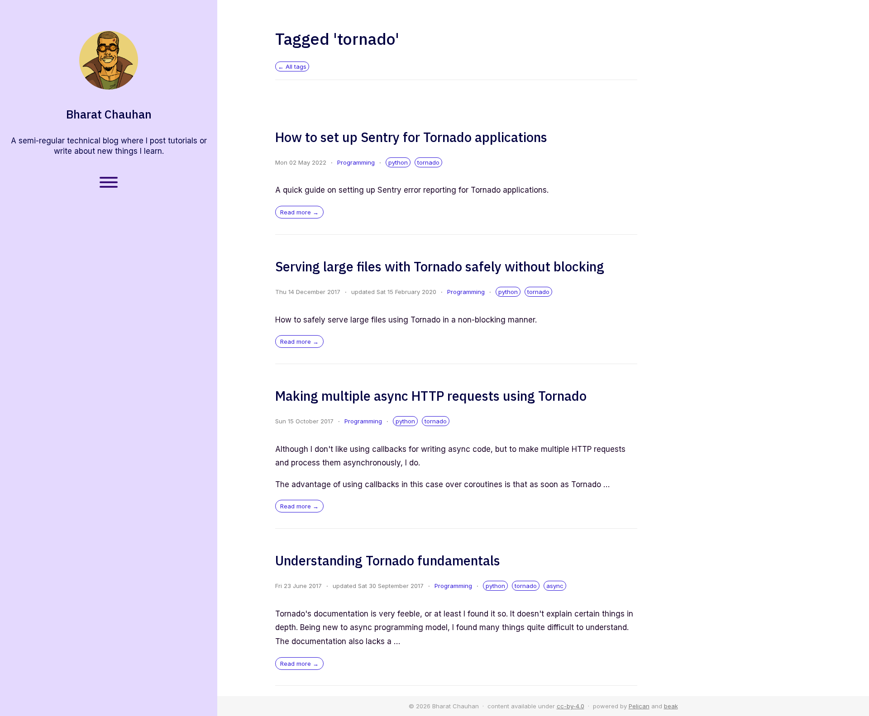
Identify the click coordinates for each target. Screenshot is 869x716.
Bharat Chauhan (109, 114)
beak (671, 706)
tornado (428, 162)
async (554, 585)
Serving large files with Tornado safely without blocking (439, 266)
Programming (356, 162)
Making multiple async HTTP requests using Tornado (431, 395)
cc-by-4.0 (570, 706)
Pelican (639, 706)
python (398, 162)
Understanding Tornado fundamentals (387, 560)
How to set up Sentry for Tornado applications (411, 137)
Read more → (299, 212)
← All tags (292, 66)
